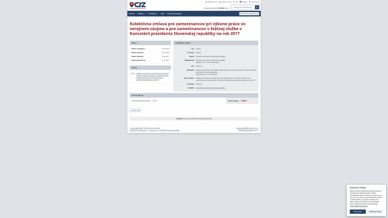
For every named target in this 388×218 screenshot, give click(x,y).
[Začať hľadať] (257, 7)
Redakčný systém (244, 130)
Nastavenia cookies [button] (173, 130)
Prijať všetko (358, 211)
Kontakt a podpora (174, 14)
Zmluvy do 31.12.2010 (156, 130)
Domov (132, 14)
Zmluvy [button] (140, 14)
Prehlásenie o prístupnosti (139, 130)
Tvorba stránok (241, 128)
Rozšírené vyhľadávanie (250, 14)
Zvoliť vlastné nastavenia (358, 206)
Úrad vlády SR (136, 128)
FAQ (162, 14)
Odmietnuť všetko (375, 211)
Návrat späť (136, 110)
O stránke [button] (152, 14)
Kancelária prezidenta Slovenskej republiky (210, 88)
